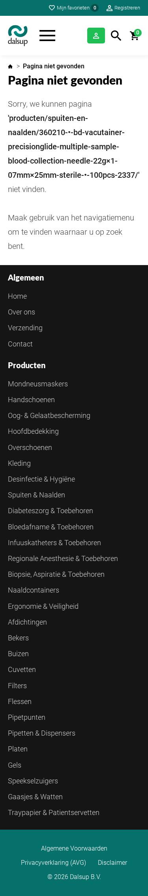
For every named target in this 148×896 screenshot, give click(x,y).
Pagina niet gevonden (53, 66)
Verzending (25, 328)
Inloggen (96, 35)
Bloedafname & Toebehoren (51, 527)
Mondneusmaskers (38, 384)
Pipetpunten (26, 717)
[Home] (18, 35)
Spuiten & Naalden (36, 495)
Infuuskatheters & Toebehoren (54, 542)
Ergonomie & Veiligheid (43, 606)
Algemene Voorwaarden (74, 848)
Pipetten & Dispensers (41, 733)
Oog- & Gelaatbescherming (49, 415)
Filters (17, 685)
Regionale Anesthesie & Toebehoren (63, 558)
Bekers (18, 638)
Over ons (21, 312)
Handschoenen (31, 399)
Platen (18, 749)
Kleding (19, 463)
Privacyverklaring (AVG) (53, 863)
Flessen (20, 701)
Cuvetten (22, 669)
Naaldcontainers (33, 590)
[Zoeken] (116, 35)
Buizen (18, 653)
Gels (14, 765)
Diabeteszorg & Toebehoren (50, 510)
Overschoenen (30, 447)
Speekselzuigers (33, 781)
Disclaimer (112, 863)
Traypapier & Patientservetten (53, 812)
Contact (20, 344)
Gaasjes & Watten (35, 796)
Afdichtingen (27, 622)
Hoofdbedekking (33, 431)
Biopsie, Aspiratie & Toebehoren (56, 574)
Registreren (127, 8)
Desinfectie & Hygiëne (41, 479)
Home (10, 66)
